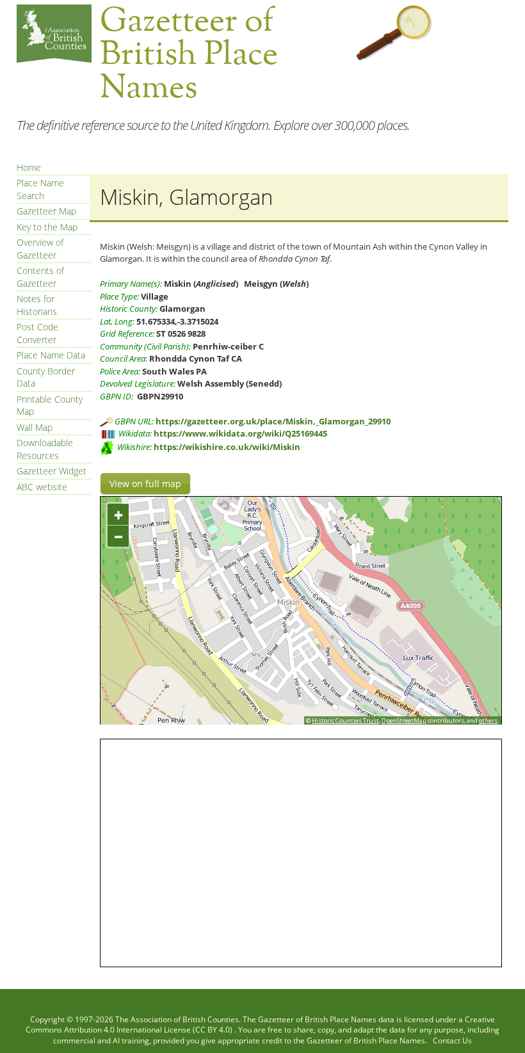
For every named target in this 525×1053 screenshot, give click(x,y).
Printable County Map (50, 405)
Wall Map (34, 427)
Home (29, 167)
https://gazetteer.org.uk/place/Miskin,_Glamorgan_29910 (273, 421)
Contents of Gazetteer (40, 276)
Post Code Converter (37, 333)
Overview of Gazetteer (40, 248)
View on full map (145, 484)
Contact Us (452, 1040)
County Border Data (46, 377)
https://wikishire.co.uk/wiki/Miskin (227, 447)
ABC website (42, 487)
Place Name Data (51, 355)
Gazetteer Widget (51, 471)
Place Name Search (40, 189)
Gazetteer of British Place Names (317, 1019)
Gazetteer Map (46, 211)
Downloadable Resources (45, 449)
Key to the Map (47, 227)
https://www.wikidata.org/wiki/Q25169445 (240, 433)
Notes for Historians (37, 305)
